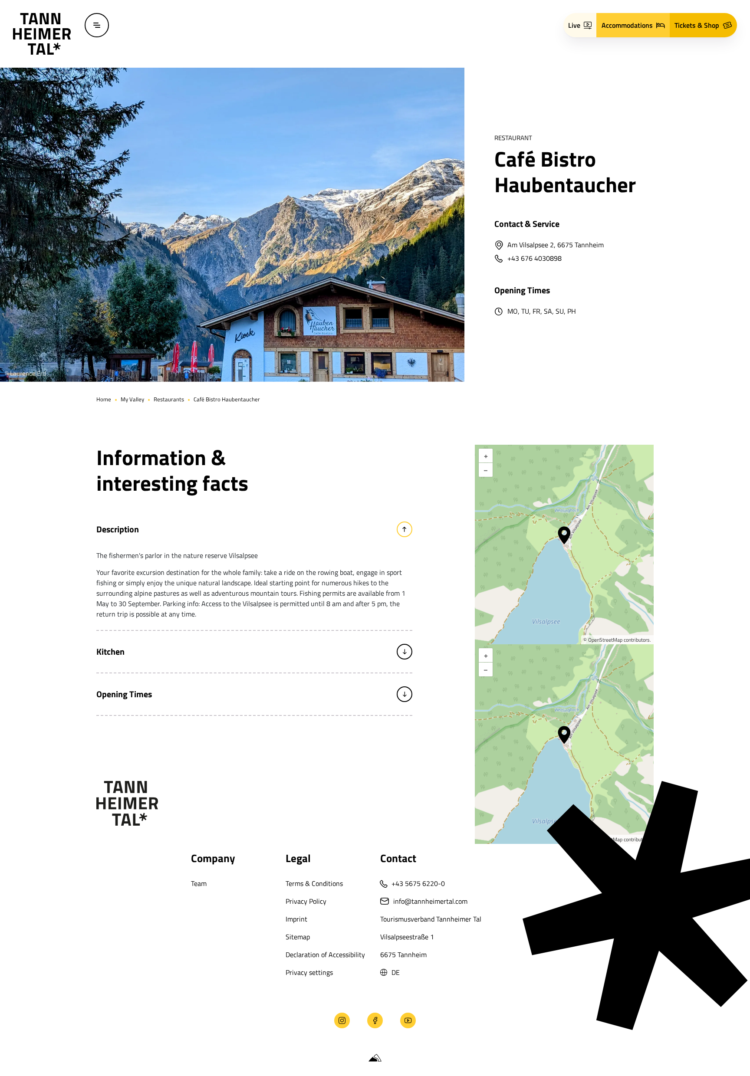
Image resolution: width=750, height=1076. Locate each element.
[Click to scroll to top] (21, 1020)
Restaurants (169, 399)
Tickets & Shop (696, 25)
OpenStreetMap (605, 640)
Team (199, 883)
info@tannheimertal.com (430, 901)
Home (103, 399)
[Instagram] (342, 1020)
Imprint (296, 919)
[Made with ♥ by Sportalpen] (375, 1058)
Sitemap (298, 937)
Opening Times (124, 694)
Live (574, 25)
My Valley (132, 399)
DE (395, 972)
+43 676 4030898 (534, 259)
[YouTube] (408, 1020)
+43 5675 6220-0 (418, 883)
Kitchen (110, 651)
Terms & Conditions (314, 883)
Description (117, 529)
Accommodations (627, 25)
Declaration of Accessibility (325, 954)
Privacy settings (309, 972)
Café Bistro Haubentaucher (227, 399)
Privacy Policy (306, 901)
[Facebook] (375, 1020)
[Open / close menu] (97, 25)
